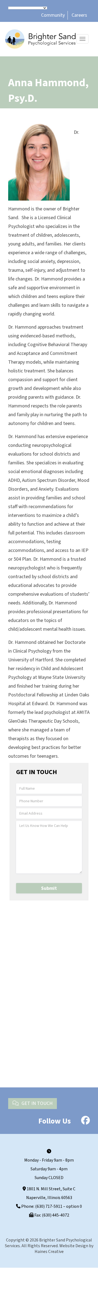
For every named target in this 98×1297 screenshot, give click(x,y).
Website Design (73, 1246)
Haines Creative (49, 1252)
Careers (79, 15)
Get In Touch (36, 1103)
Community (53, 15)
